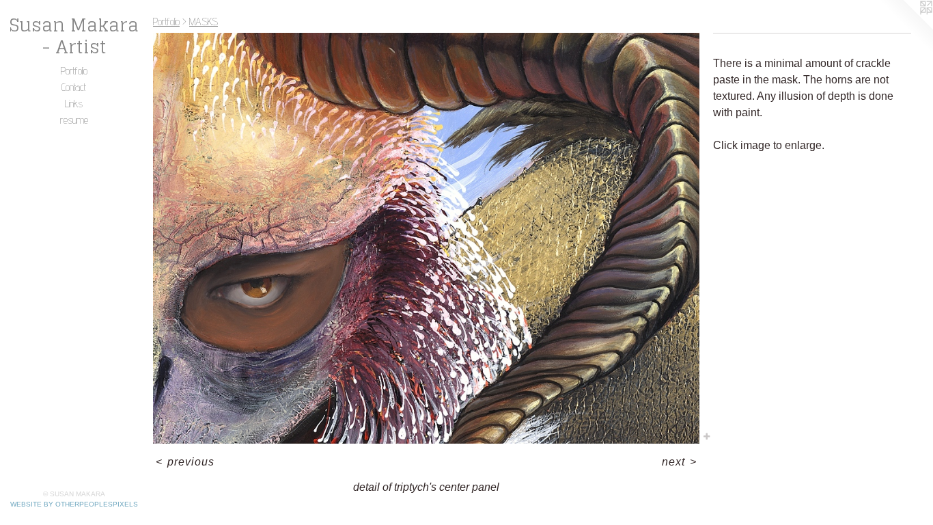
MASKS (203, 21)
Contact (73, 87)
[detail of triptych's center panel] (426, 238)
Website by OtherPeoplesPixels (74, 504)
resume (74, 119)
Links (74, 103)
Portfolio (74, 70)
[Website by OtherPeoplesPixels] (905, 27)
